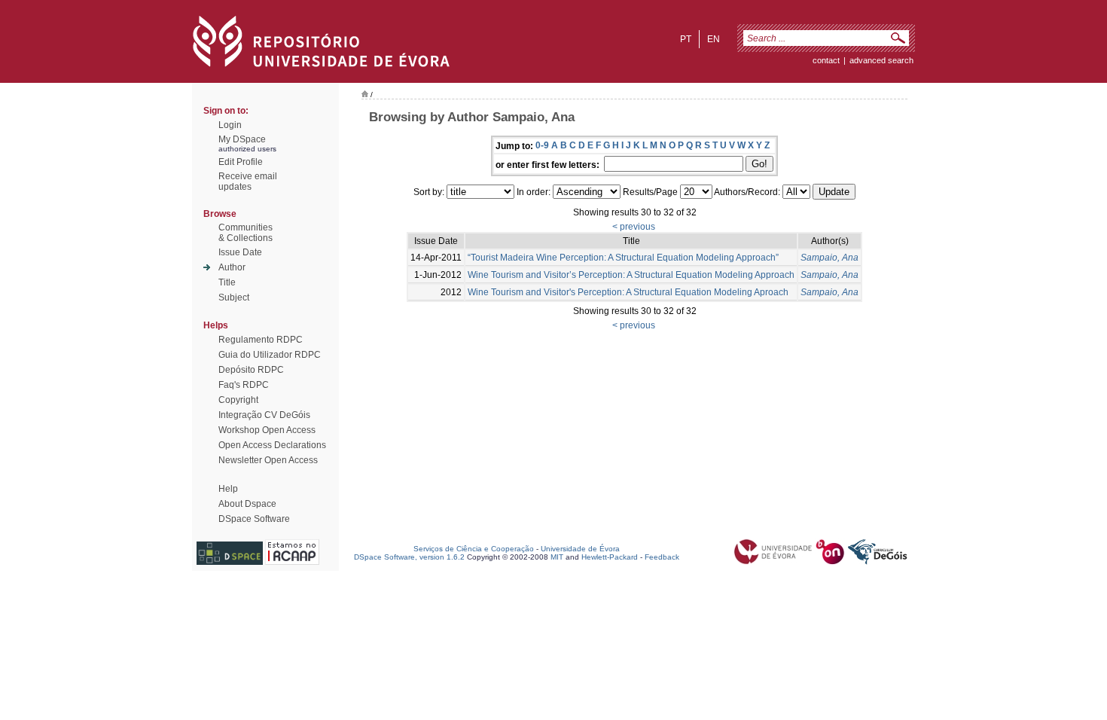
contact (826, 60)
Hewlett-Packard (609, 557)
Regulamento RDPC (260, 339)
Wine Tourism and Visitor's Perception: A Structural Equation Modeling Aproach (628, 292)
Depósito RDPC (251, 370)
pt (685, 39)
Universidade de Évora (580, 549)
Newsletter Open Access (268, 460)
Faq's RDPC (243, 385)
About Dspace (247, 504)
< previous (633, 226)
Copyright (238, 400)
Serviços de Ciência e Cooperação (473, 549)
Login (230, 125)
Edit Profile (240, 162)
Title (227, 282)
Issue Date (240, 252)
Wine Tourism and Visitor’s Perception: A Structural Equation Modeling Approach (631, 275)
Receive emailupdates (247, 181)
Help (228, 489)
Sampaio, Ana (829, 257)
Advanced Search (881, 60)
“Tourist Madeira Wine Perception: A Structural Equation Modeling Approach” (623, 257)
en (713, 39)
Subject (233, 297)
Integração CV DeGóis (264, 415)
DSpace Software (254, 519)
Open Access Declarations (272, 445)
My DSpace (242, 139)
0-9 (542, 145)
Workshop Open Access (267, 430)
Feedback (662, 557)
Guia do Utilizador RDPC (269, 354)
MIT (556, 557)
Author (231, 267)
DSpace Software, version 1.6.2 (409, 557)
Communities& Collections (245, 232)
